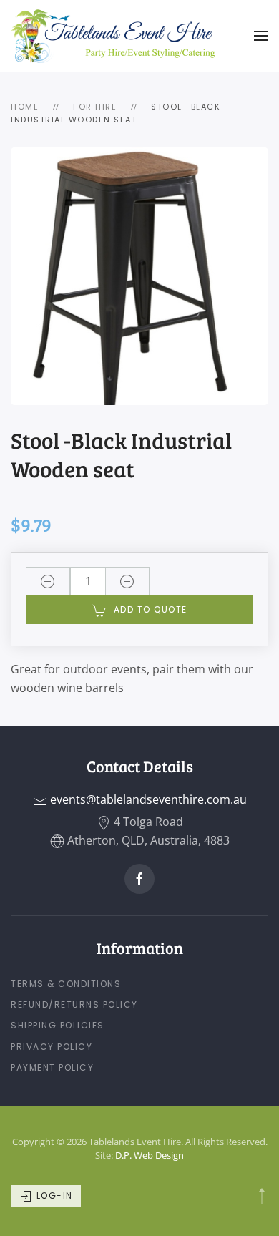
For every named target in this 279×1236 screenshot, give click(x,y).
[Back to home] (113, 36)
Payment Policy (52, 1067)
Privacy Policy (51, 1047)
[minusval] (48, 581)
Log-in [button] (53, 1195)
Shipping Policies (57, 1025)
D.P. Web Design (149, 1155)
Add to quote (150, 609)
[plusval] (127, 581)
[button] (261, 36)
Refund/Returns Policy (74, 1004)
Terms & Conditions (66, 984)
